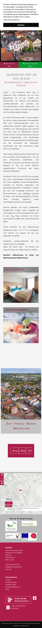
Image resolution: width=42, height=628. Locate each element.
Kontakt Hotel (10, 585)
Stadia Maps (11, 508)
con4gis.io (35, 508)
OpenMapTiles (20, 508)
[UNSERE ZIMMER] (21, 302)
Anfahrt (32, 450)
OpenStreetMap (11, 509)
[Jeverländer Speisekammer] (11, 531)
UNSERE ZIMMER (14, 270)
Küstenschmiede (35, 623)
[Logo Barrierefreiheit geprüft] (13, 538)
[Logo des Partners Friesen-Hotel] (29, 525)
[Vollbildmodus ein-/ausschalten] (2, 483)
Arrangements (11, 582)
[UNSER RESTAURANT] (21, 342)
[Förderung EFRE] (29, 540)
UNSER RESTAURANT (15, 310)
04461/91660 (24, 229)
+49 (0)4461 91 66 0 (12, 564)
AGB (7, 589)
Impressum (16, 625)
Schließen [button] (21, 25)
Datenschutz (25, 625)
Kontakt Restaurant (12, 587)
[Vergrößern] (2, 475)
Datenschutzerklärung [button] (11, 19)
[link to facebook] (34, 598)
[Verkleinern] (2, 479)
